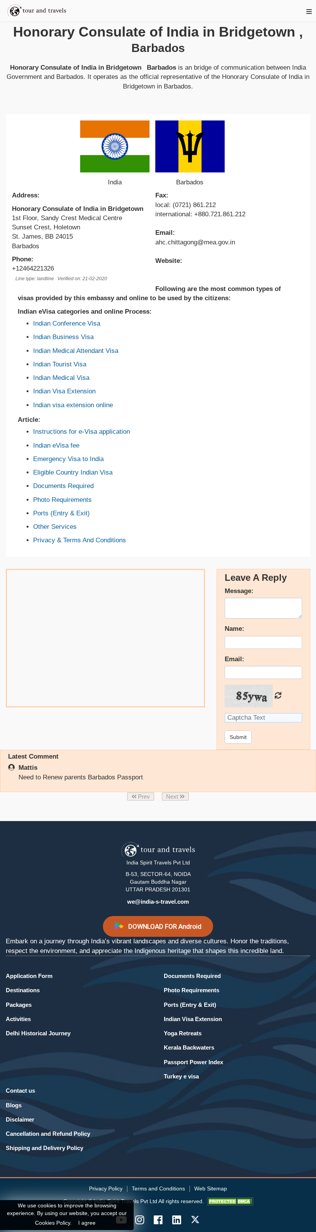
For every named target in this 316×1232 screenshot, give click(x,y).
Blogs (14, 1105)
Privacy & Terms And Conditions (79, 540)
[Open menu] (309, 12)
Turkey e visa (181, 1076)
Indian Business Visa (63, 337)
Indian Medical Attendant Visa (75, 350)
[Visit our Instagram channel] (139, 1219)
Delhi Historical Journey (38, 1033)
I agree (87, 1223)
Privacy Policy (106, 1188)
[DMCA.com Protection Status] (230, 1201)
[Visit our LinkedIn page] (176, 1219)
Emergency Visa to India (68, 459)
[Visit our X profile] (195, 1219)
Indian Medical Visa (61, 377)
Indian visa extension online (73, 405)
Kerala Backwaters (189, 1047)
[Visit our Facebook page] (158, 1219)
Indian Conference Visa (66, 323)
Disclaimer (20, 1119)
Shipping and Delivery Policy (44, 1148)
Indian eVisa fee (56, 445)
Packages (19, 1004)
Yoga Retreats (183, 1033)
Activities (18, 1019)
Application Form (29, 976)
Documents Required (63, 486)
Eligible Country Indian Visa (73, 472)
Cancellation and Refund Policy (48, 1133)
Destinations (23, 990)
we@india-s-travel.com (158, 901)
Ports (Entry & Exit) (61, 513)
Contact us (20, 1090)
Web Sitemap (210, 1188)
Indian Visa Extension (64, 391)
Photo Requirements (62, 499)
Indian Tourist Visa (59, 364)
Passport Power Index (193, 1062)
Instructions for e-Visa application (81, 431)
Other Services (55, 526)
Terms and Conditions (158, 1188)
